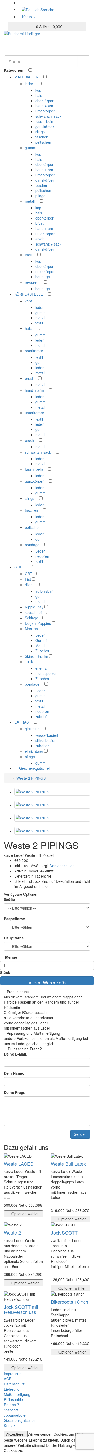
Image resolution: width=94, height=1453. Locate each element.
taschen (41, 137)
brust (39, 223)
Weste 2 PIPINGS (31, 778)
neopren (32, 282)
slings (40, 131)
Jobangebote (15, 1415)
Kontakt (10, 1425)
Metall (40, 645)
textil (29, 254)
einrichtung (34, 751)
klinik (29, 661)
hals (38, 95)
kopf (38, 90)
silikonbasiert (46, 740)
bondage (42, 276)
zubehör (42, 716)
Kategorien (14, 70)
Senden (80, 1134)
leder (29, 83)
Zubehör (42, 650)
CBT (29, 573)
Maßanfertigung (17, 1394)
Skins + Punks (37, 656)
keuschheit (34, 612)
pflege (40, 195)
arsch (39, 238)
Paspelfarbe (14, 918)
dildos (30, 584)
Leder (40, 551)
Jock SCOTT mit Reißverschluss (21, 1309)
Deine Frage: (15, 1092)
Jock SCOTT (64, 1232)
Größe (9, 899)
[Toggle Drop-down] (40, 76)
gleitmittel (33, 728)
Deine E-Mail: (15, 1054)
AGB (7, 1378)
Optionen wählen (24, 1213)
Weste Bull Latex (68, 1163)
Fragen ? (11, 1404)
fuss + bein (44, 121)
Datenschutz (14, 1383)
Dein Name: (14, 1073)
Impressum (13, 1373)
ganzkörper (44, 126)
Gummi (41, 640)
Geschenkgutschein (35, 768)
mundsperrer (46, 673)
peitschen (43, 142)
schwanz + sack (48, 116)
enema (41, 668)
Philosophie (13, 1399)
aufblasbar (44, 591)
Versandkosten (62, 865)
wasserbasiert (46, 735)
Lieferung (12, 1389)
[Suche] (84, 61)
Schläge (32, 617)
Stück (5, 972)
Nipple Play (34, 606)
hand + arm (44, 105)
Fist (28, 579)
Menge (11, 957)
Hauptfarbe (14, 937)
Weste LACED (19, 1163)
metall (30, 201)
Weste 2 (12, 1232)
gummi (31, 147)
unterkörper (45, 111)
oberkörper (44, 100)
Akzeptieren (16, 1434)
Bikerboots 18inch (69, 1301)
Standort (11, 1409)
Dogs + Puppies (38, 623)
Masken (32, 628)
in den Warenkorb (47, 982)
